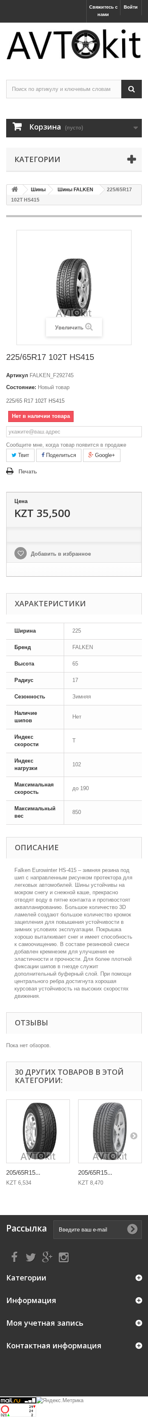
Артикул (17, 375)
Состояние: (21, 387)
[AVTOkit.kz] (74, 44)
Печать (27, 471)
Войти (131, 7)
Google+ (104, 455)
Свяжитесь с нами (103, 11)
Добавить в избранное (60, 554)
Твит (22, 455)
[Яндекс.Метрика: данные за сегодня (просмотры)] (59, 1400)
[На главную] (15, 190)
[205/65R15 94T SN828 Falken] (38, 1131)
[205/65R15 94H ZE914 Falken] (110, 1131)
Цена (21, 501)
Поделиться (60, 455)
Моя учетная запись (44, 1323)
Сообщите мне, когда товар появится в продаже (66, 445)
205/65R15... (23, 1172)
